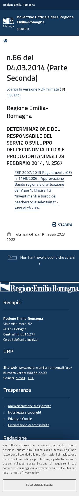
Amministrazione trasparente (29, 406)
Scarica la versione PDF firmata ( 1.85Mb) (34, 92)
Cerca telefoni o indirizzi (20, 339)
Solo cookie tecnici (39, 484)
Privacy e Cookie (20, 418)
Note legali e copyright (24, 412)
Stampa (65, 225)
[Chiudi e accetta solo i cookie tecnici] (68, 450)
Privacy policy (30, 472)
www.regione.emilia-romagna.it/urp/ (45, 367)
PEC (31, 378)
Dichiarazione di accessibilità (28, 425)
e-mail (20, 378)
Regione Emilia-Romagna (19, 5)
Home (6, 41)
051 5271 (27, 334)
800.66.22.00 (37, 372)
